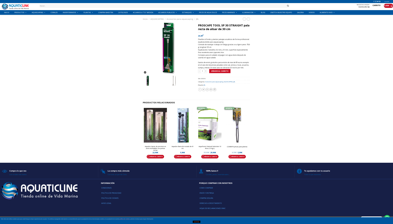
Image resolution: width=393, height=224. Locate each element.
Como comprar (206, 188)
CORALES (54, 12)
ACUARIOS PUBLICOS (166, 12)
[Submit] (288, 6)
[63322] (156, 81)
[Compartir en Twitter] (203, 89)
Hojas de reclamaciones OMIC (213, 208)
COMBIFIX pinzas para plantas (237, 147)
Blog (263, 12)
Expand (145, 72)
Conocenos (106, 188)
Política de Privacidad (111, 193)
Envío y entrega (207, 193)
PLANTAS (87, 12)
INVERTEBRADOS (69, 12)
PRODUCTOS (19, 12)
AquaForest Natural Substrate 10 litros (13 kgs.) (210, 147)
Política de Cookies (110, 198)
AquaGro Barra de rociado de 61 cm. (183, 147)
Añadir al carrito (219, 71)
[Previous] (142, 134)
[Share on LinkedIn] (214, 89)
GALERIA (300, 12)
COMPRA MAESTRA (105, 12)
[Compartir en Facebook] (200, 89)
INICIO (6, 12)
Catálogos (123, 12)
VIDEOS (312, 12)
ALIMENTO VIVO (326, 12)
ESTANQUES (187, 12)
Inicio (145, 19)
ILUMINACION (247, 12)
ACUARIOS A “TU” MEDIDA (143, 12)
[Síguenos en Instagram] (376, 1)
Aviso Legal (106, 203)
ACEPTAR (196, 221)
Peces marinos (228, 12)
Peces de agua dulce (208, 12)
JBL (197, 19)
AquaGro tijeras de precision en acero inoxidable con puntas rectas (155, 148)
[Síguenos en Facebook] (374, 1)
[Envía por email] (207, 89)
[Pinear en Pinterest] (211, 89)
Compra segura (206, 198)
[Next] (249, 134)
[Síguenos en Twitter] (377, 1)
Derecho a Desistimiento (211, 203)
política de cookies (125, 219)
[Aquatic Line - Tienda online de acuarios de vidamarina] (19, 6)
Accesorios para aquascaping (180, 19)
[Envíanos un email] (379, 1)
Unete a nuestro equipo (281, 12)
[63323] (182, 81)
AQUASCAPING (37, 12)
